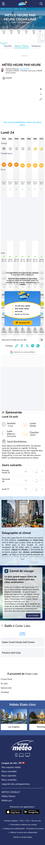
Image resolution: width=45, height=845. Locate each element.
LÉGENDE (9, 78)
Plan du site (36, 821)
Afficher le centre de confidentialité (23, 833)
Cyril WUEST (24, 69)
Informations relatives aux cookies (23, 824)
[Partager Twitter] (27, 345)
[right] (42, 35)
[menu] (4, 4)
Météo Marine (8, 796)
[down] (22, 559)
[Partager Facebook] (22, 345)
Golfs (22, 633)
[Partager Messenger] (32, 345)
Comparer (36, 46)
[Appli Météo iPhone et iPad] (13, 812)
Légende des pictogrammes (16, 784)
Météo (2, 9)
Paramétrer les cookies (35, 829)
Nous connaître (9, 771)
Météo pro (7, 800)
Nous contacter (9, 779)
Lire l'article (33, 615)
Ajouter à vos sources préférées (24, 352)
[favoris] (40, 17)
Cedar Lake (23, 9)
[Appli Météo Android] (31, 812)
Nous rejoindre (9, 775)
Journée (8, 46)
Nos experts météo (11, 767)
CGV (27, 821)
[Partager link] (16, 345)
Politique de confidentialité (13, 828)
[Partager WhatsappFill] (38, 345)
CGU (21, 821)
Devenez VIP (24, 323)
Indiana (16, 9)
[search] (41, 4)
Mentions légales (11, 821)
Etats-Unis (9, 9)
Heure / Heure (21, 46)
